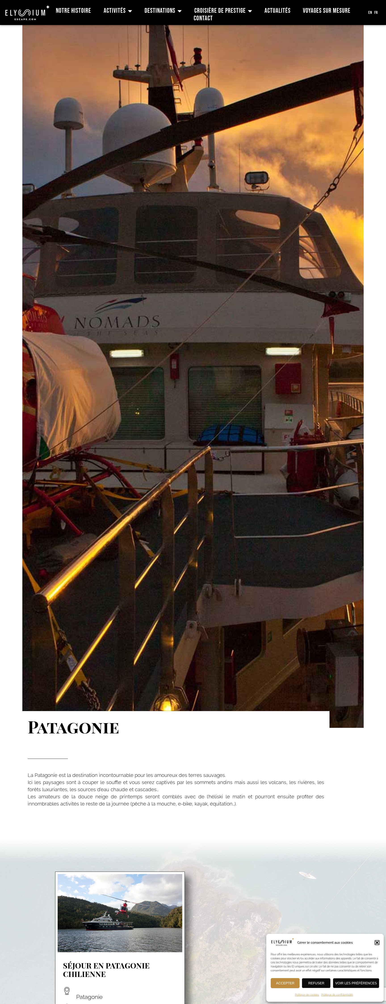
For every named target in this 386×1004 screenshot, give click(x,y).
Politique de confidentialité (337, 994)
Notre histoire (73, 11)
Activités (115, 11)
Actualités (277, 11)
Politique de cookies (307, 994)
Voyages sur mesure (326, 11)
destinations (160, 11)
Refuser (316, 983)
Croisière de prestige (220, 11)
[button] (377, 942)
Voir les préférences (356, 983)
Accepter (285, 983)
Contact (203, 18)
